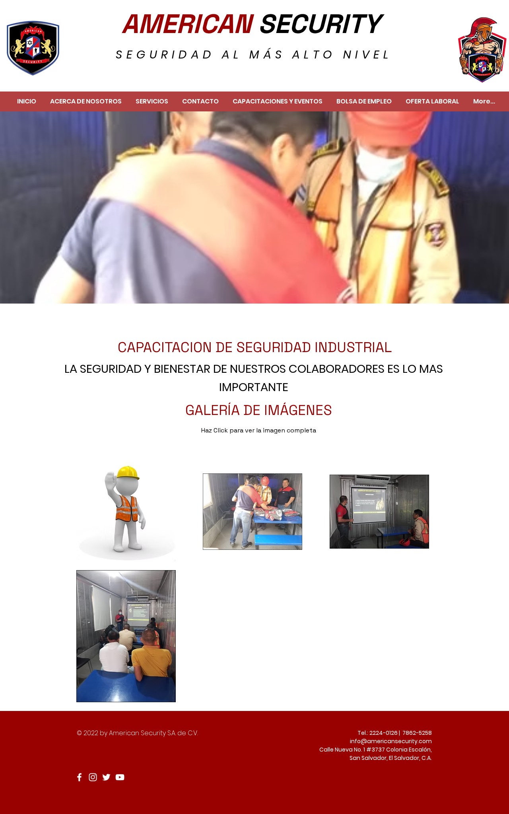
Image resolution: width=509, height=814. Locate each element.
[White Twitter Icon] (106, 777)
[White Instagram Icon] (92, 777)
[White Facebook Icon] (79, 777)
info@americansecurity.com (391, 741)
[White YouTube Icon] (120, 777)
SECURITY (319, 24)
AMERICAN (189, 24)
